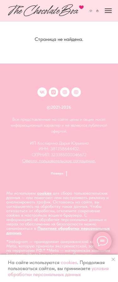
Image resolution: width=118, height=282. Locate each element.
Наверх (57, 173)
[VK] (42, 92)
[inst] (53, 92)
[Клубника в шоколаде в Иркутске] (76, 92)
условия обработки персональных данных (58, 271)
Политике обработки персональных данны (58, 230)
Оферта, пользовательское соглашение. (59, 160)
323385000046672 (69, 154)
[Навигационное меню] (108, 10)
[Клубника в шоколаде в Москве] (65, 92)
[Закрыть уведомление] (113, 259)
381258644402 (64, 148)
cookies (44, 193)
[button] (91, 10)
